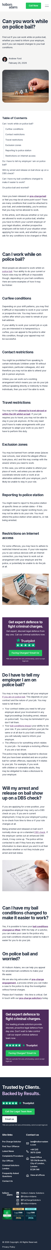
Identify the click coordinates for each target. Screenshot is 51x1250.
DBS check (39, 832)
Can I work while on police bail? (17, 123)
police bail (7, 271)
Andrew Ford (15, 58)
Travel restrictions (14, 140)
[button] (47, 6)
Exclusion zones (13, 145)
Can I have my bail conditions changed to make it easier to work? (22, 180)
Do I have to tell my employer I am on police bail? (23, 163)
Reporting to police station (18, 150)
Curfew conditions (14, 129)
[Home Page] (9, 5)
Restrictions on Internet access (20, 156)
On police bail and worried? (15, 187)
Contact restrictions (15, 134)
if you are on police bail (13, 697)
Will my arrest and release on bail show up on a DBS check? (25, 172)
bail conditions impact (20, 725)
